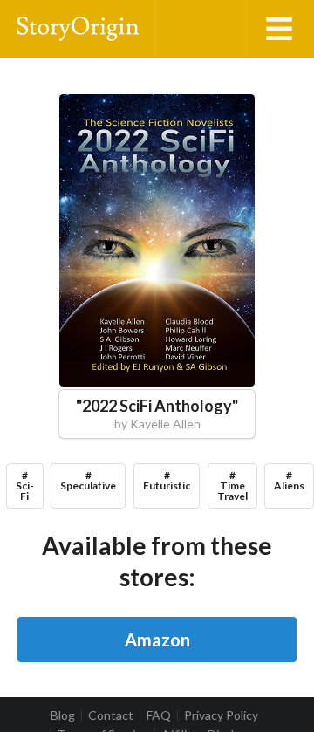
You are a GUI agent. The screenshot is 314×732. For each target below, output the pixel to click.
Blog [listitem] (63, 715)
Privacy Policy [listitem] (221, 715)
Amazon (157, 639)
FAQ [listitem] (159, 715)
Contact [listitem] (110, 715)
